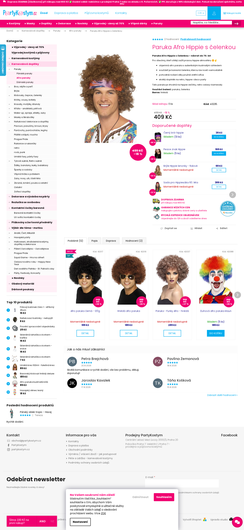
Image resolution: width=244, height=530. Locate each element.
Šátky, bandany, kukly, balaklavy (31, 165)
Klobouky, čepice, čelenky (28, 95)
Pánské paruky (24, 73)
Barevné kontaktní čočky (27, 212)
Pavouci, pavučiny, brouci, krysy (31, 125)
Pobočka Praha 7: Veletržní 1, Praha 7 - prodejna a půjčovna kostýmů (147, 445)
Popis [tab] (95, 240)
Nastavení (80, 522)
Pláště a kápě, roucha (26, 134)
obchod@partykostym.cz (26, 440)
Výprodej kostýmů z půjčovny (30, 52)
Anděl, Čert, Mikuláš (24, 233)
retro (16, 147)
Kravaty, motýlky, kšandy (27, 104)
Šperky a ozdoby (23, 169)
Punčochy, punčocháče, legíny (30, 130)
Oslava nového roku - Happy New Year (32, 263)
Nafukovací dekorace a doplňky (31, 121)
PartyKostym (19, 445)
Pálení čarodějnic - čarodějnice (31, 248)
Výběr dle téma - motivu (27, 228)
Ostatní (18, 187)
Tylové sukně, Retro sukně (28, 161)
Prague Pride (21, 139)
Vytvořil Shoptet (192, 519)
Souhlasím (164, 497)
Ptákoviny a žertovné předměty (32, 222)
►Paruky (156, 23)
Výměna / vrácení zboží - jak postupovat (92, 454)
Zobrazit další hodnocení (221, 395)
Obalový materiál (23, 283)
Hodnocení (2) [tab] (134, 240)
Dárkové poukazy (23, 289)
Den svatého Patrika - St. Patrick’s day (34, 268)
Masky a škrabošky (24, 117)
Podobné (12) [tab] (75, 240)
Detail (219, 170)
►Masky (29, 23)
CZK (200, 13)
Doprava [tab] (111, 240)
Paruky (17, 69)
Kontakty (73, 441)
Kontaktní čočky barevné (28, 208)
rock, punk (19, 152)
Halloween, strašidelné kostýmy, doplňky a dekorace (31, 243)
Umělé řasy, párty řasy (26, 156)
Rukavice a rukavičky (25, 143)
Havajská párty (22, 237)
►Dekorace (63, 23)
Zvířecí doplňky (22, 191)
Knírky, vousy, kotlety (25, 99)
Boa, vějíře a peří (23, 86)
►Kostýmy (13, 23)
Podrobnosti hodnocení (195, 39)
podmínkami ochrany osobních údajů (198, 492)
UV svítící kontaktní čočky (27, 217)
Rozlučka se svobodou (26, 202)
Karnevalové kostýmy (26, 58)
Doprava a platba (78, 445)
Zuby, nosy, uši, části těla (27, 178)
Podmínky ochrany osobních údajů (88, 462)
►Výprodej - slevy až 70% (108, 23)
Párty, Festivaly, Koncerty (27, 273)
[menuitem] (44, 13)
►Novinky (81, 23)
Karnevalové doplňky (25, 64)
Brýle (16, 90)
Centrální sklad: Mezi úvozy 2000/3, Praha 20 (151, 440)
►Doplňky (45, 23)
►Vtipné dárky (137, 23)
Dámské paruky (25, 82)
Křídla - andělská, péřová (28, 108)
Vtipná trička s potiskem (27, 174)
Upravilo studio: (219, 519)
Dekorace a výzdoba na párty (31, 196)
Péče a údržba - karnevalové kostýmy (90, 458)
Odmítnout (140, 497)
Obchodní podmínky (80, 449)
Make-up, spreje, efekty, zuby (30, 112)
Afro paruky (23, 77)
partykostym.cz (21, 449)
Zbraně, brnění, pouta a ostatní (31, 182)
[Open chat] (237, 522)
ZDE (103, 513)
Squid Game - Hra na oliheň (29, 257)
